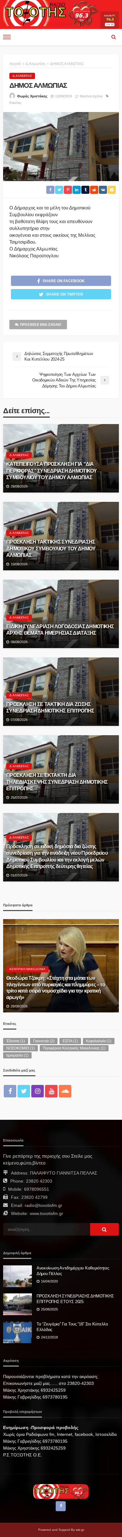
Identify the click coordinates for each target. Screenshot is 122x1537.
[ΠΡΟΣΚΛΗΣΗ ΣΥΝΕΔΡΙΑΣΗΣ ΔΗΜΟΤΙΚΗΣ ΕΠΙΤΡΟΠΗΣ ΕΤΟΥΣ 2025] (17, 1304)
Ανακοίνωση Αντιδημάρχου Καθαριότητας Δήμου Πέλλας (73, 1271)
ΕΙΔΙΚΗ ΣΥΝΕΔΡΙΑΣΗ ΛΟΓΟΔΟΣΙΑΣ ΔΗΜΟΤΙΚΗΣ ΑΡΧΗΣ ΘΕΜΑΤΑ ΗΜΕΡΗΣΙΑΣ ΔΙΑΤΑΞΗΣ (60, 630)
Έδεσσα (15, 1041)
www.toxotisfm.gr (46, 1213)
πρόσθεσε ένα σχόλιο (40, 324)
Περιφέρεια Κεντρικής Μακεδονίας (74, 1048)
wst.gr (80, 1529)
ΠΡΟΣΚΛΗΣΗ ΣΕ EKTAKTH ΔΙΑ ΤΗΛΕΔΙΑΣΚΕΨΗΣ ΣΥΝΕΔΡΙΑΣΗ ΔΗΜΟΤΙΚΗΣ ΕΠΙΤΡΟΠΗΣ (57, 781)
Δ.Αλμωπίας (22, 75)
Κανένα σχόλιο (91, 96)
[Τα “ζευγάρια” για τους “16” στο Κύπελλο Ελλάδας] (17, 1332)
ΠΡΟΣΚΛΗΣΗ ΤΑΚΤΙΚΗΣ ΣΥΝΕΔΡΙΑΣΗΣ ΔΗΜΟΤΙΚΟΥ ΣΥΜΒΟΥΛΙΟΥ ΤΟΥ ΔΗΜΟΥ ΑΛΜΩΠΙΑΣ (50, 548)
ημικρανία (17, 1055)
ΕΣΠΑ (70, 1041)
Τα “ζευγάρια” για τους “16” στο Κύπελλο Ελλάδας (72, 1327)
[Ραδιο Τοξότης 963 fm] (51, 12)
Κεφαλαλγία (98, 1041)
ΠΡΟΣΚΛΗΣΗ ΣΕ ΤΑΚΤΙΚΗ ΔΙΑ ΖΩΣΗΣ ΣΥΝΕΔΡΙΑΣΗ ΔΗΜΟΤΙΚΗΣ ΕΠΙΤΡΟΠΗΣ (50, 707)
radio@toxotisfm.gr (43, 1205)
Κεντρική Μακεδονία (27, 969)
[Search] (113, 37)
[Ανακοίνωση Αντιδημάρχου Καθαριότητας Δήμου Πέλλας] (17, 1276)
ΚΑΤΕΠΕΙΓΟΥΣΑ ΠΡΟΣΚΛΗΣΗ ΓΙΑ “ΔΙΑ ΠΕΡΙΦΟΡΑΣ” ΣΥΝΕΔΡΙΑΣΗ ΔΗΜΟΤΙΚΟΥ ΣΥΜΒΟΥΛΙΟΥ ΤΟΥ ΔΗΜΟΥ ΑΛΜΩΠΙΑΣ (51, 470)
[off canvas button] (7, 37)
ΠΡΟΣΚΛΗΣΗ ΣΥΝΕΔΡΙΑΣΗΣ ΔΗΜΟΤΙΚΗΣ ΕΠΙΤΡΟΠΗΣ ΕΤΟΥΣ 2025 (75, 1299)
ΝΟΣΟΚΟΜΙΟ (20, 1048)
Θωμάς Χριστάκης (32, 96)
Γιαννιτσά (43, 1041)
